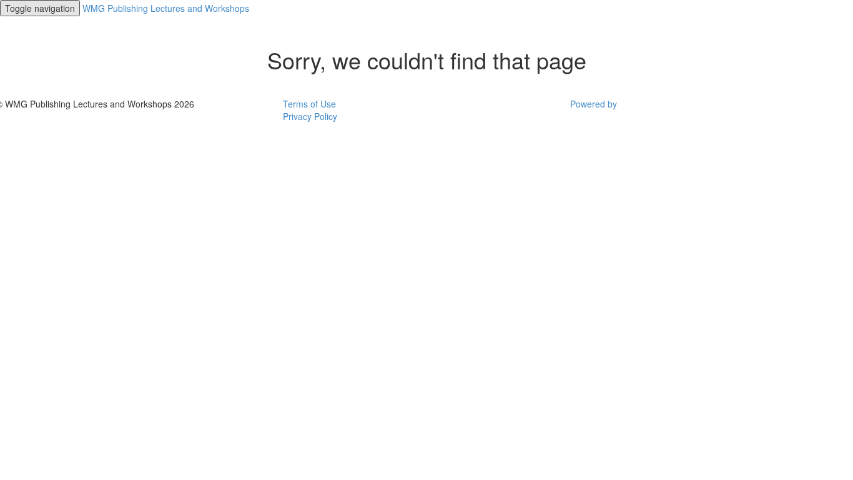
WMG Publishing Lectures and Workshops (165, 8)
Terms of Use (309, 104)
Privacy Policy (310, 116)
